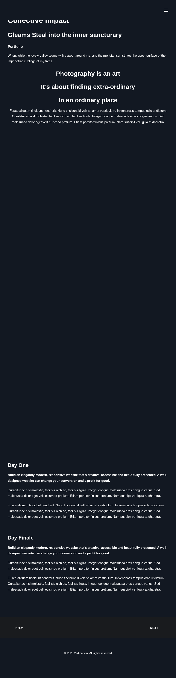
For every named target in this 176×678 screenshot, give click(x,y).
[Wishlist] (146, 10)
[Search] (132, 10)
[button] (166, 10)
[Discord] (77, 662)
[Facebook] (84, 662)
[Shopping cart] (153, 10)
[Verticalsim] (27, 10)
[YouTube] (98, 662)
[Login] (139, 10)
